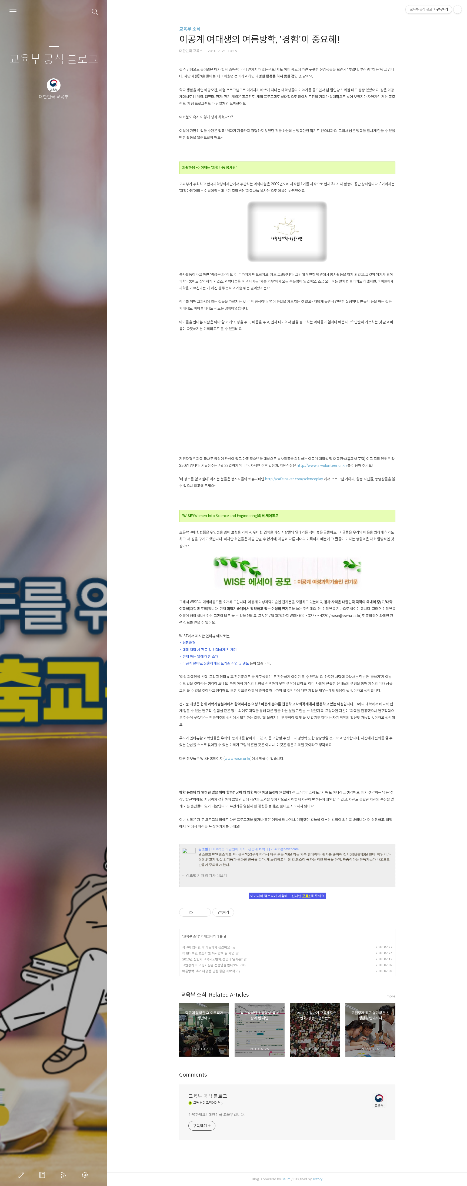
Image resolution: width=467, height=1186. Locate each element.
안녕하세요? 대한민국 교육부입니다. (216, 1114)
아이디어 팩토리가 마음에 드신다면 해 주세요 (287, 896)
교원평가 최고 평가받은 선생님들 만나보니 (210, 965)
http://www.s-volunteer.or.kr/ (322, 465)
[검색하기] (95, 12)
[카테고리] (12, 11)
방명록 (43, 1175)
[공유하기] (198, 912)
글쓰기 (21, 1175)
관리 (85, 1175)
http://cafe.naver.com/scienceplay (294, 479)
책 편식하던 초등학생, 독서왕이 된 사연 (208, 953)
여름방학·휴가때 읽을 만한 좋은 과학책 (208, 971)
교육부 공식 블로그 (53, 59)
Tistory (317, 1179)
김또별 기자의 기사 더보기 (206, 875)
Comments (193, 1074)
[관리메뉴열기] (457, 9)
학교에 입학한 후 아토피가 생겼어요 (206, 947)
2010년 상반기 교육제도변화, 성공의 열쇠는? (212, 959)
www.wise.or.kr (238, 758)
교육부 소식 (190, 29)
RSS (64, 1175)
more (391, 996)
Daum (286, 1179)
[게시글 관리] (204, 912)
